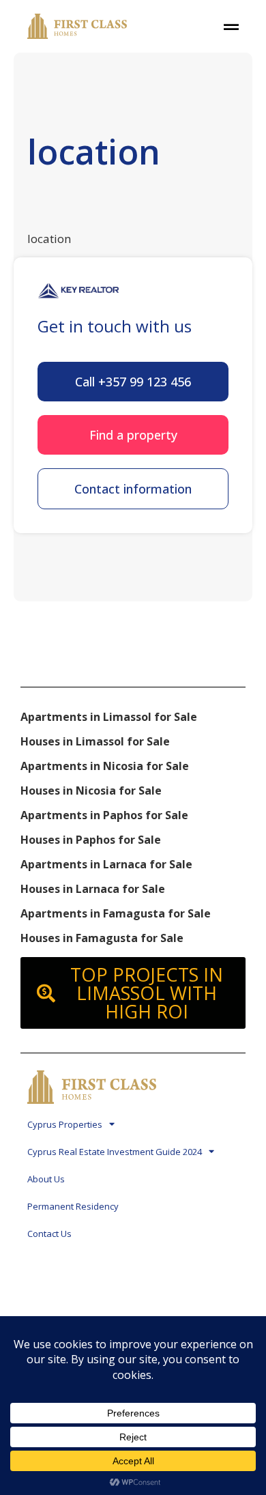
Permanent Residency (73, 1206)
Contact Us (49, 1233)
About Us (46, 1179)
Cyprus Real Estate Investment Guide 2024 (114, 1151)
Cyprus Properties (64, 1124)
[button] (133, 381)
